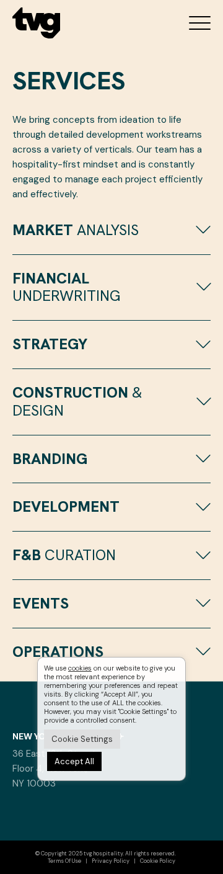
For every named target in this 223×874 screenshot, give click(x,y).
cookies (80, 668)
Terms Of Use (64, 861)
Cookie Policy (157, 861)
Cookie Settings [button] (82, 739)
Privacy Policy (110, 861)
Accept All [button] (74, 761)
